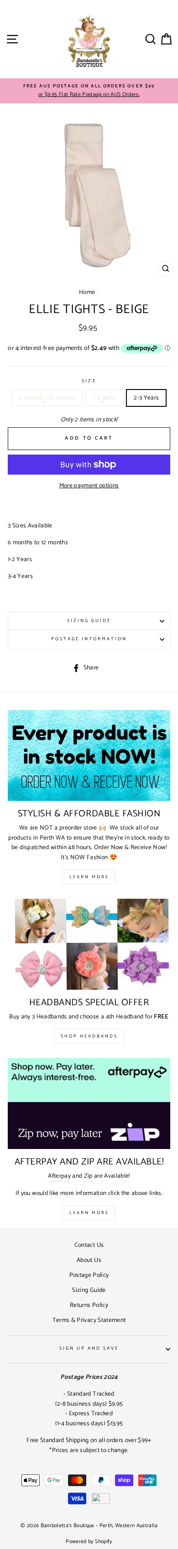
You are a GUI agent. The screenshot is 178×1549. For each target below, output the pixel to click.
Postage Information (89, 639)
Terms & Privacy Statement (89, 1320)
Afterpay (59, 1176)
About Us (89, 1260)
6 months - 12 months (47, 398)
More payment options (89, 486)
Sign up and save (89, 1348)
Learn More (89, 877)
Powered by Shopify (89, 1541)
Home (87, 292)
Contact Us (89, 1245)
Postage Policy (89, 1275)
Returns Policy (89, 1305)
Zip (88, 1176)
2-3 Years (146, 398)
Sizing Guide (89, 621)
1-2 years (104, 398)
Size (89, 381)
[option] (89, 91)
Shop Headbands (89, 1036)
